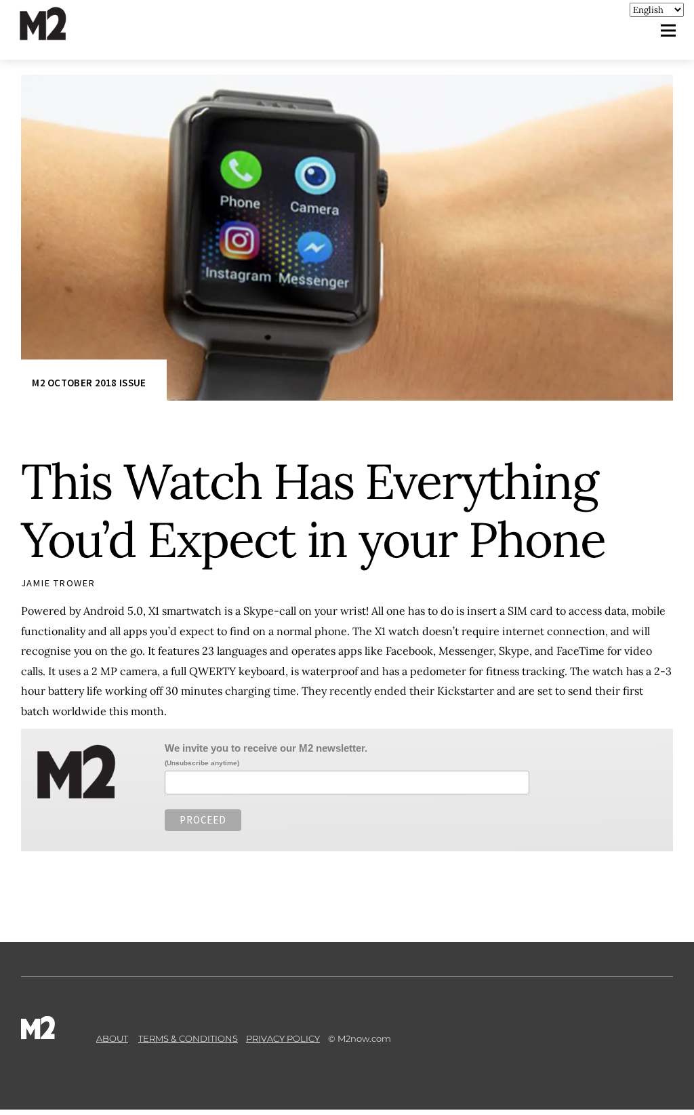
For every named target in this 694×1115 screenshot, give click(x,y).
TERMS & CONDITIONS (188, 1038)
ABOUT (112, 1038)
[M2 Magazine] (56, 34)
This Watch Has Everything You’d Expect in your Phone (313, 510)
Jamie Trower (58, 583)
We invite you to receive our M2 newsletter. (266, 748)
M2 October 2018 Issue (89, 383)
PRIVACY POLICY (283, 1038)
